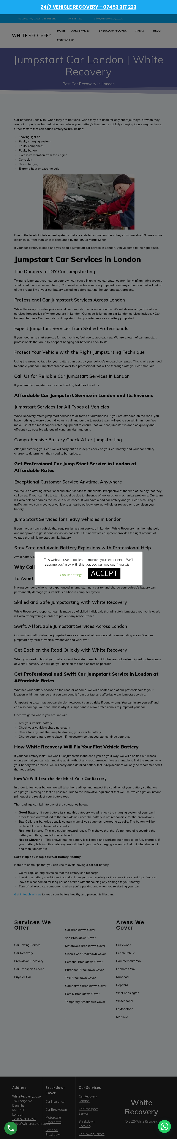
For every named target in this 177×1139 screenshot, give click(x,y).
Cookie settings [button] (71, 575)
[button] (164, 1126)
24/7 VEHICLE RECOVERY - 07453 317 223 (88, 7)
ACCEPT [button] (104, 573)
